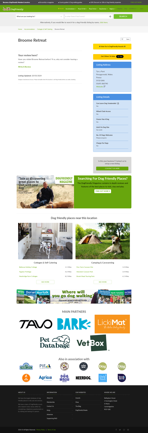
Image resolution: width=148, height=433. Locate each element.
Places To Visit (82, 9)
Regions (112, 9)
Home (20, 29)
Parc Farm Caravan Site (85, 267)
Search (123, 16)
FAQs (48, 410)
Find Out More (136, 2)
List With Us (132, 8)
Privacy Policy (40, 430)
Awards (61, 8)
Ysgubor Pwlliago (25, 272)
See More (45, 282)
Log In (141, 8)
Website (99, 87)
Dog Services (102, 9)
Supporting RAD (52, 418)
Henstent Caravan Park (85, 272)
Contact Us (50, 406)
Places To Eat (92, 9)
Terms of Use (52, 430)
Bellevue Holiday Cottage (28, 267)
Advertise (50, 414)
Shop (125, 8)
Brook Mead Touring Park (85, 276)
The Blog (78, 406)
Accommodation (70, 9)
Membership (51, 402)
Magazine (119, 8)
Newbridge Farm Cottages (28, 276)
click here (104, 22)
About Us (50, 398)
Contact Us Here (112, 168)
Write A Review (24, 67)
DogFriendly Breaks (81, 410)
